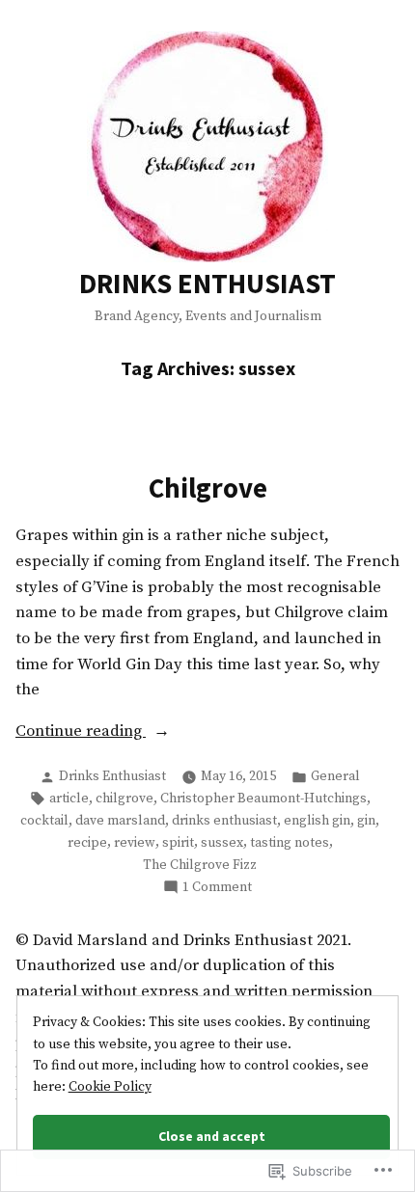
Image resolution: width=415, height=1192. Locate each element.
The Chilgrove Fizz (200, 865)
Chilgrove (208, 488)
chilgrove (124, 798)
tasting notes (289, 843)
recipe (87, 843)
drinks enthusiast (224, 820)
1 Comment (217, 888)
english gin (317, 820)
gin (366, 820)
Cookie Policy (110, 1087)
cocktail (44, 820)
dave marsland (120, 820)
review (134, 843)
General (335, 776)
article (69, 798)
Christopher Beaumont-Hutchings (263, 798)
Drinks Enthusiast (112, 776)
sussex (222, 843)
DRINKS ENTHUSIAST (207, 283)
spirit (178, 843)
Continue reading (80, 731)
